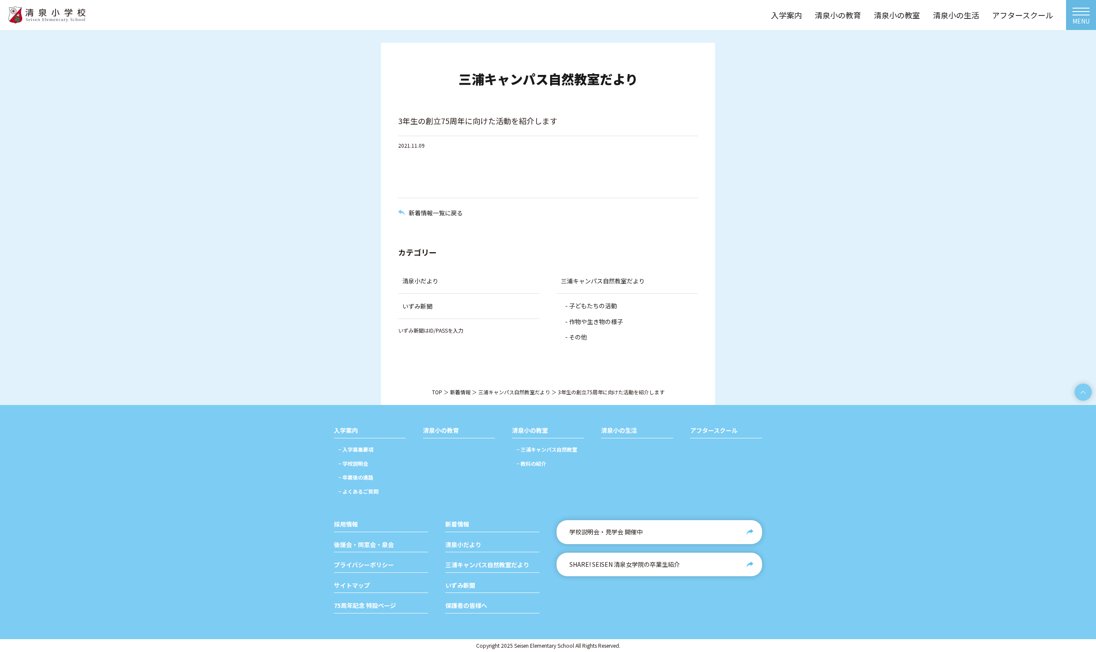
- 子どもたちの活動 (591, 305)
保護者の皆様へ (466, 605)
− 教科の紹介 (531, 463)
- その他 (576, 337)
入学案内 (346, 430)
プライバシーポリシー (364, 565)
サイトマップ (352, 585)
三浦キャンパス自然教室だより (603, 281)
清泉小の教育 (441, 430)
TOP (437, 392)
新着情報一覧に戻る (436, 212)
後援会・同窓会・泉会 (364, 545)
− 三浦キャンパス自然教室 (546, 449)
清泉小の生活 (619, 430)
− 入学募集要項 (355, 449)
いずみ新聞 (417, 306)
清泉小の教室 (530, 430)
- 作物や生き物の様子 (594, 321)
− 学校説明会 (353, 463)
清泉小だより (420, 281)
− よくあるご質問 (358, 491)
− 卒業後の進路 (355, 477)
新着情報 (460, 392)
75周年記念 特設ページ (365, 605)
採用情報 (346, 524)
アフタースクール (714, 430)
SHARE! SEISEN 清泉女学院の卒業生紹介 (624, 564)
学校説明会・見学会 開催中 (606, 531)
